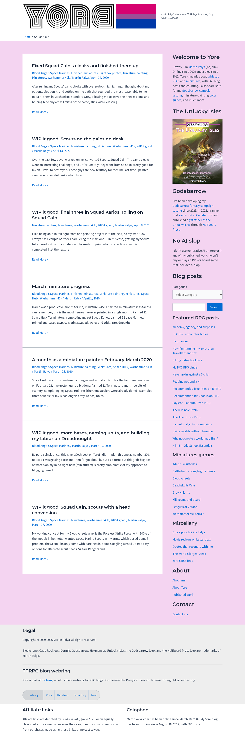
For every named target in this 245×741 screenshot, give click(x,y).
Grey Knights (181, 492)
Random (62, 695)
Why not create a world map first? (195, 438)
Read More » (40, 112)
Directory (80, 695)
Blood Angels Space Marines (51, 73)
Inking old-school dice (187, 360)
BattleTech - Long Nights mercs (193, 471)
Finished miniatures (84, 73)
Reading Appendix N (186, 381)
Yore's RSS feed (182, 561)
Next (94, 695)
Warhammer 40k (59, 78)
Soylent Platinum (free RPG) (191, 403)
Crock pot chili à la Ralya (188, 532)
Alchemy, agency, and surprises (193, 327)
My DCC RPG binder (185, 367)
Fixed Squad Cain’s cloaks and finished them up (85, 65)
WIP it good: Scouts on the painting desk (78, 139)
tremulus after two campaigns (192, 424)
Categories (179, 287)
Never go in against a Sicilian (191, 374)
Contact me (180, 614)
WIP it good (144, 146)
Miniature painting (135, 73)
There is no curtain (185, 410)
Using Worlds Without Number (192, 431)
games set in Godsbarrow (196, 215)
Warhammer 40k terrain (188, 514)
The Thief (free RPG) (186, 417)
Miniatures (39, 78)
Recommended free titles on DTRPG (197, 389)
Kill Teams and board (186, 500)
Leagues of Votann (185, 507)
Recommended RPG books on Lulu (195, 396)
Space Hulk (120, 367)
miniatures (193, 81)
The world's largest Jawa (189, 554)
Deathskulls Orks (183, 485)
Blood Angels (181, 478)
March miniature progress (61, 286)
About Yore (179, 587)
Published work (183, 595)
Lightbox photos (110, 73)
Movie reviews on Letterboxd (191, 539)
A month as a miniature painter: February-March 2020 (92, 359)
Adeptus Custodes (184, 464)
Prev (49, 695)
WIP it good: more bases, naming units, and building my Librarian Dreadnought (91, 435)
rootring (47, 680)
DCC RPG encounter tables (190, 334)
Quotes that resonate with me (192, 547)
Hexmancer (180, 341)
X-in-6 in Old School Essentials (192, 446)
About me (179, 580)
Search (214, 307)
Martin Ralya (196, 67)
